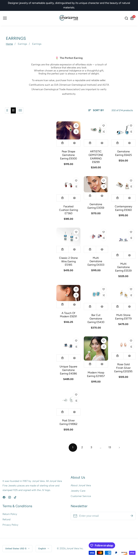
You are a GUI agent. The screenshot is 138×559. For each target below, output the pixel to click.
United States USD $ (16, 548)
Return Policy (10, 514)
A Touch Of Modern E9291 (68, 314)
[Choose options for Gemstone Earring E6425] (118, 143)
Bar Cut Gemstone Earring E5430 (96, 318)
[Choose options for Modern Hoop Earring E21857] (90, 364)
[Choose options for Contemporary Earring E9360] (118, 198)
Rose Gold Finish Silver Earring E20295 (123, 368)
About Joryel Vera (81, 485)
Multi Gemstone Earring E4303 (96, 261)
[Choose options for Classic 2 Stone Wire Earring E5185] (62, 249)
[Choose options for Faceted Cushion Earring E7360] (62, 198)
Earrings (22, 43)
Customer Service (81, 496)
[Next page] (119, 447)
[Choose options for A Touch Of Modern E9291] (62, 304)
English (42, 548)
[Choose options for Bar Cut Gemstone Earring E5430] (90, 306)
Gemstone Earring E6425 (123, 153)
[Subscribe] (132, 516)
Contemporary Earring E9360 (123, 208)
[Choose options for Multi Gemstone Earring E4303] (90, 249)
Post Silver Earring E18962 (68, 422)
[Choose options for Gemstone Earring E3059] (90, 195)
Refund (6, 519)
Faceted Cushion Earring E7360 (68, 210)
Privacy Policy (10, 524)
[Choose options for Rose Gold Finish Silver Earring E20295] (118, 355)
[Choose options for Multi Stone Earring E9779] (118, 306)
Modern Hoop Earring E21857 (96, 374)
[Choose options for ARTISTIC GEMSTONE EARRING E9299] (90, 143)
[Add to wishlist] (76, 125)
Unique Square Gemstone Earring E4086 (68, 370)
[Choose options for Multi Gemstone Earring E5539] (118, 255)
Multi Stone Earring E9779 (123, 316)
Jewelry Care (78, 490)
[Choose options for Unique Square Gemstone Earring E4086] (62, 358)
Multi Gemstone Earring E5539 (123, 267)
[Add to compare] (76, 131)
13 (110, 447)
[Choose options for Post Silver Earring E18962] (62, 412)
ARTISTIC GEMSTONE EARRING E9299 (96, 156)
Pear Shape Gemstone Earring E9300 (68, 155)
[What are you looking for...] (127, 18)
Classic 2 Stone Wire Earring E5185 (68, 261)
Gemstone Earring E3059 (96, 206)
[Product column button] (7, 110)
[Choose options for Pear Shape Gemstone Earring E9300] (62, 143)
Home (9, 43)
